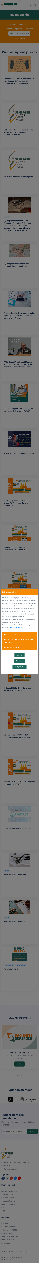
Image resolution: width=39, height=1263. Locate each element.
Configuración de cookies (17, 627)
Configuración (19, 667)
